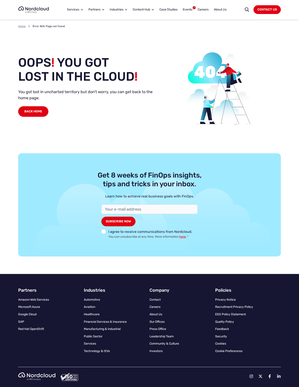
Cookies (220, 343)
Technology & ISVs (97, 351)
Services (73, 9)
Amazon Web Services (33, 300)
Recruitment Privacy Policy (234, 307)
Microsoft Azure (29, 307)
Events (189, 8)
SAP (21, 322)
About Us (220, 9)
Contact (155, 300)
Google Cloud (27, 314)
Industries (116, 9)
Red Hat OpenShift (31, 329)
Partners (94, 9)
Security (221, 336)
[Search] (247, 9)
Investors (156, 351)
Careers (203, 9)
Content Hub (141, 9)
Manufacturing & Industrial (102, 329)
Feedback (222, 329)
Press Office (158, 329)
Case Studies (168, 9)
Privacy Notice (225, 300)
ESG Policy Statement (230, 314)
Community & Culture (164, 343)
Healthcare (92, 314)
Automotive (92, 300)
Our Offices (157, 322)
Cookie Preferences (229, 351)
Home (22, 26)
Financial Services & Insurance (105, 322)
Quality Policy (224, 322)
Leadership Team (162, 336)
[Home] (33, 9)
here (182, 237)
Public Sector (93, 336)
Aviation (89, 307)
